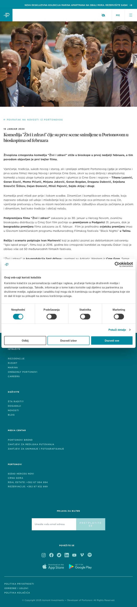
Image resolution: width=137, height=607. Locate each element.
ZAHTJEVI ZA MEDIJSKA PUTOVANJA (31, 444)
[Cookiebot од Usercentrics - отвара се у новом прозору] (117, 264)
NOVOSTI (13, 410)
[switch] (52, 317)
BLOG (11, 414)
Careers (14, 376)
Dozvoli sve (112, 340)
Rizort (12, 363)
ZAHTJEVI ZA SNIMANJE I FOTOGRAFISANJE (36, 448)
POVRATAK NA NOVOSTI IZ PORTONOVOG (35, 120)
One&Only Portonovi (22, 372)
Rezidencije (16, 358)
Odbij (25, 340)
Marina (13, 367)
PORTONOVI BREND (20, 440)
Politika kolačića (17, 592)
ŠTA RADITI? (16, 401)
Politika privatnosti (19, 583)
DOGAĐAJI (14, 406)
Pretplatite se (91, 524)
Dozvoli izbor (68, 340)
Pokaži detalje (117, 329)
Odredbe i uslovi (16, 588)
